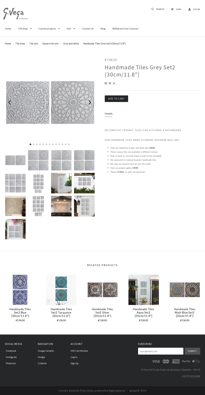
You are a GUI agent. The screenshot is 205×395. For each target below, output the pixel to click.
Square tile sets (50, 43)
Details (109, 113)
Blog (103, 28)
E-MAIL (121, 172)
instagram (11, 357)
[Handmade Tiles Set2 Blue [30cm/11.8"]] (20, 290)
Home (8, 28)
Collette (42, 363)
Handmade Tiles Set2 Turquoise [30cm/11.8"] (61, 312)
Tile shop (23, 28)
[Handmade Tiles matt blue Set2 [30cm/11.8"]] (184, 290)
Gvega (41, 357)
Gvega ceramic (46, 350)
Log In (74, 357)
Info (69, 28)
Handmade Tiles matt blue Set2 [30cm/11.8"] (184, 312)
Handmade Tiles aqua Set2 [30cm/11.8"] (143, 312)
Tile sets (33, 43)
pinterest (11, 363)
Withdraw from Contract (125, 28)
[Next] (89, 102)
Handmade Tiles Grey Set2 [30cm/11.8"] (104, 43)
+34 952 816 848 (190, 376)
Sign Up (75, 363)
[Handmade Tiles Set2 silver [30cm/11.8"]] (102, 290)
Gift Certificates (79, 350)
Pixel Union (86, 390)
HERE (152, 148)
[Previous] (10, 102)
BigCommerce (117, 390)
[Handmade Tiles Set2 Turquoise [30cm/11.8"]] (61, 290)
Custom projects (47, 28)
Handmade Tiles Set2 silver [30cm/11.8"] (102, 312)
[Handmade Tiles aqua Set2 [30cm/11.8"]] (143, 290)
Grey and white (71, 43)
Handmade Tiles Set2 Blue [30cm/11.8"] (20, 312)
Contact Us (88, 28)
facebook (11, 350)
